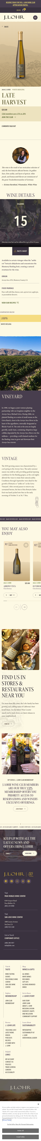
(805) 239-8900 (9, 906)
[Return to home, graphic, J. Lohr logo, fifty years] (13, 17)
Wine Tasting (10, 974)
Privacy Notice (7, 1120)
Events (7, 977)
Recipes (8, 1040)
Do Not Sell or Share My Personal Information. (20, 1124)
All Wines (25, 974)
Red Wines (26, 979)
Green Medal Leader (29, 1038)
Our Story (26, 1001)
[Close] (38, 1104)
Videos (7, 1035)
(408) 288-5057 (9, 943)
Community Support (29, 1016)
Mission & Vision (28, 1008)
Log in (18, 10)
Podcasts (8, 1038)
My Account (9, 1059)
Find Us (6, 724)
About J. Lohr (27, 1006)
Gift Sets (25, 982)
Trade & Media (10, 1067)
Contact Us (9, 1062)
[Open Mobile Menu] (35, 17)
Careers (8, 1070)
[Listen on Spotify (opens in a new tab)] (28, 881)
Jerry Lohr (26, 1003)
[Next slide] (24, 607)
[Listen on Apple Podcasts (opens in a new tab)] (23, 881)
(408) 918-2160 (9, 927)
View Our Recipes (9, 302)
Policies (8, 1064)
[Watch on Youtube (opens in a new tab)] (17, 881)
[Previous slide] (16, 607)
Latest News (9, 1032)
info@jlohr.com (9, 945)
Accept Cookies (20, 1137)
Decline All (20, 1131)
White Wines (26, 977)
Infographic (26, 1030)
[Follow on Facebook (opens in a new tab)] (5, 881)
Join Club (8, 1001)
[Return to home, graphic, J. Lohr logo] (20, 874)
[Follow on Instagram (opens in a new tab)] (11, 881)
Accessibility (10, 1072)
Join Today (19, 809)
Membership (9, 1003)
